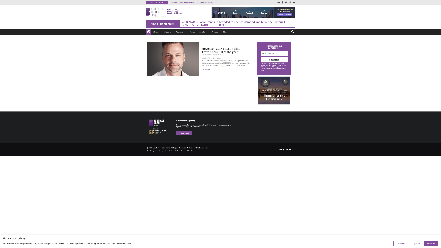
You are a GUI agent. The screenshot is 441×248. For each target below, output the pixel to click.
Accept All (431, 243)
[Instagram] (290, 2)
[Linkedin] (286, 2)
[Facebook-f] (282, 2)
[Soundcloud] (278, 2)
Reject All (416, 243)
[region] (220, 241)
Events (202, 32)
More (225, 32)
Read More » (206, 69)
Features (167, 32)
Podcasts (215, 32)
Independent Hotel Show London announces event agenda (191, 2)
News (155, 32)
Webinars (179, 32)
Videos (192, 32)
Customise (401, 243)
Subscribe (274, 59)
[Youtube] (294, 2)
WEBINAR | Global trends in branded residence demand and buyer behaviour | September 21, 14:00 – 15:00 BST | (233, 23)
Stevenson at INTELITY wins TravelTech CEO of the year (221, 50)
